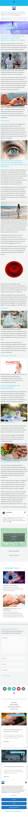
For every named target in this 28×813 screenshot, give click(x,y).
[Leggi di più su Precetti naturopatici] (14, 577)
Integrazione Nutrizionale (16, 613)
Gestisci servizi (13, 795)
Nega (14, 803)
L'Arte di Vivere (15, 615)
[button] (26, 782)
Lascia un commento (7, 587)
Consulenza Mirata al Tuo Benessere (12, 609)
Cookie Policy (8, 810)
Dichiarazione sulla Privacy (16, 810)
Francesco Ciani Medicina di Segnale (12, 12)
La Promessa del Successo (13, 766)
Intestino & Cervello (15, 589)
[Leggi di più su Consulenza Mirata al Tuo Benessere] (14, 600)
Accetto (14, 539)
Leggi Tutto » (6, 741)
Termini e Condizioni (14, 704)
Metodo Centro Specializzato (10, 15)
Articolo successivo (14, 555)
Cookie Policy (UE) (14, 709)
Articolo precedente (14, 551)
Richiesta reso (14, 702)
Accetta (14, 799)
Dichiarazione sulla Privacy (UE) (14, 706)
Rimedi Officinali (11, 616)
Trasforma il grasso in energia (18, 507)
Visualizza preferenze (14, 807)
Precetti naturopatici (10, 585)
